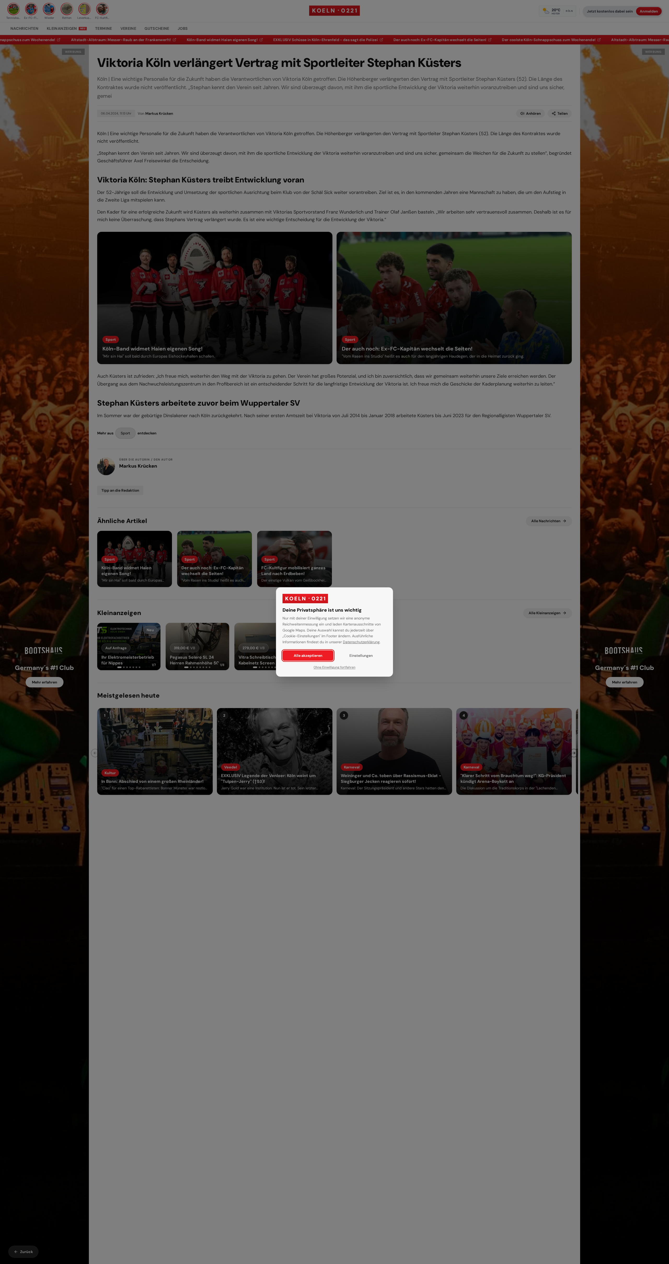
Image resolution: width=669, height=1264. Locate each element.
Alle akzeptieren (308, 655)
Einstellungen (361, 655)
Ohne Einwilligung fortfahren (334, 667)
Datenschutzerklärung (361, 642)
